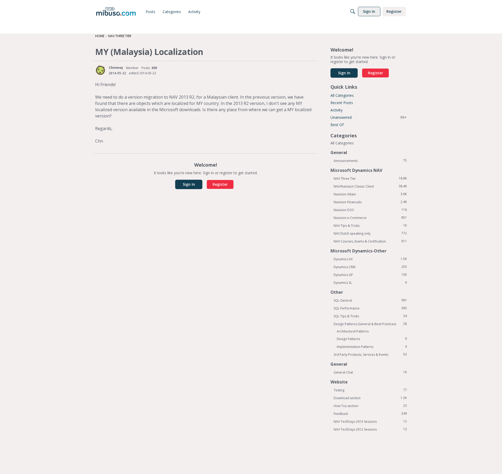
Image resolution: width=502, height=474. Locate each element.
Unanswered (368, 117)
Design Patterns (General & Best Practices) (370, 323)
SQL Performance (370, 308)
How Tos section (370, 405)
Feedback (370, 413)
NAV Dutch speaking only (370, 233)
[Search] (352, 11)
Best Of (337, 124)
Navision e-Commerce (370, 217)
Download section (370, 398)
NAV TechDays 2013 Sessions (370, 421)
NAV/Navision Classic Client (370, 186)
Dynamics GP (370, 274)
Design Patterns (372, 338)
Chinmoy (116, 67)
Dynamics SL (370, 282)
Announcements (370, 160)
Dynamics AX (370, 259)
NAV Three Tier (370, 178)
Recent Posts (341, 102)
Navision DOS (370, 209)
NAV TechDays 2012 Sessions (370, 429)
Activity (336, 110)
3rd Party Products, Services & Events (370, 354)
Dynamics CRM (370, 266)
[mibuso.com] (116, 11)
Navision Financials (370, 202)
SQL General (370, 300)
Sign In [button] (189, 184)
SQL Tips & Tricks (370, 316)
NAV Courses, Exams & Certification (370, 241)
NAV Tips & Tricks (370, 225)
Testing (370, 390)
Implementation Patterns (372, 346)
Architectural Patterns (353, 331)
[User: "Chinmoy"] (100, 70)
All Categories (342, 95)
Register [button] (220, 184)
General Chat (370, 372)
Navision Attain (370, 194)
